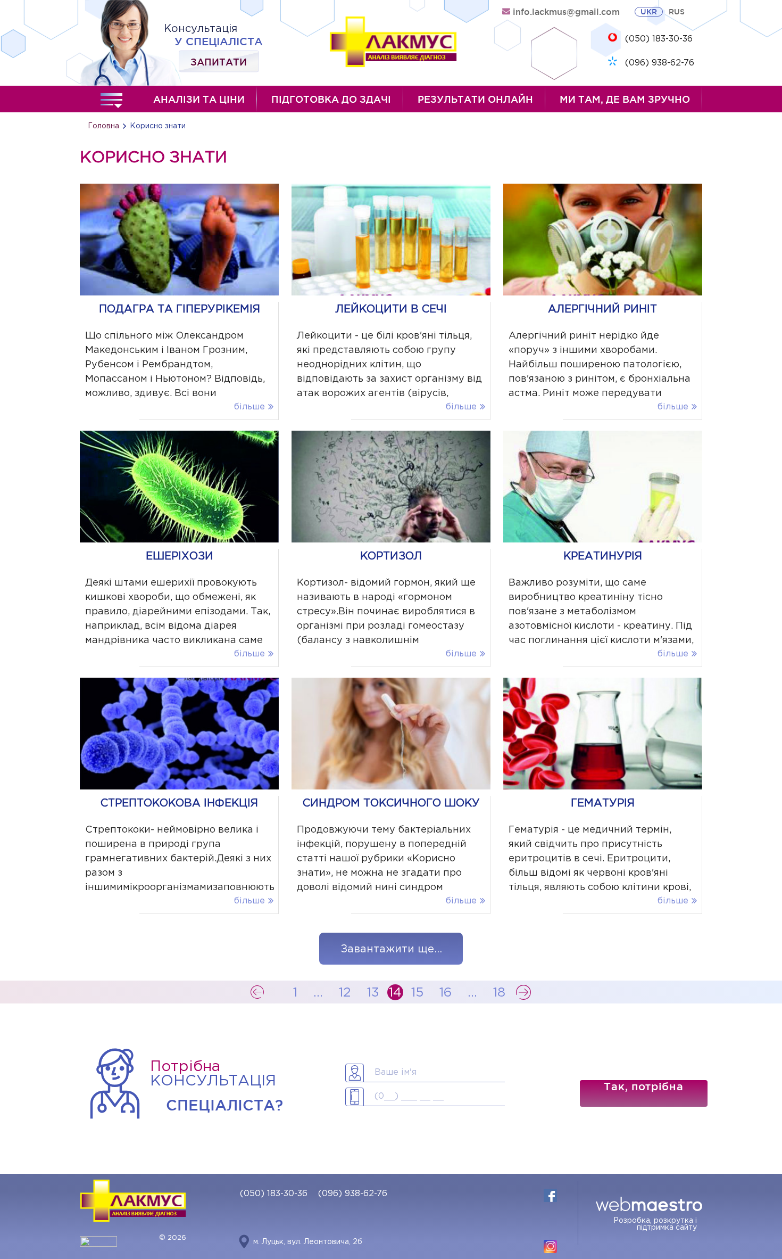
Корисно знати (158, 126)
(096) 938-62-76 (659, 63)
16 (445, 993)
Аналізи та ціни (199, 99)
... (318, 993)
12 (345, 993)
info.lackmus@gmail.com (566, 12)
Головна (103, 126)
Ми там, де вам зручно (625, 99)
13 (373, 993)
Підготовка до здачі (331, 99)
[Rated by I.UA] (98, 1244)
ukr (648, 11)
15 (417, 993)
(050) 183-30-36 (659, 39)
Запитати (218, 61)
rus (677, 11)
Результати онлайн (475, 99)
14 (395, 993)
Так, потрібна (643, 1086)
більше (249, 407)
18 (499, 993)
